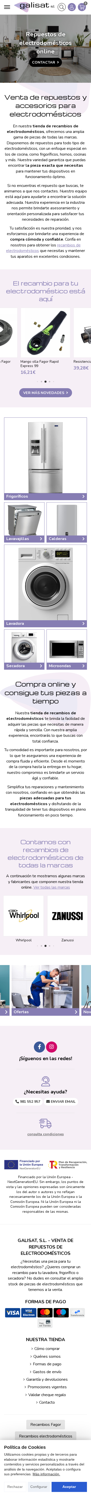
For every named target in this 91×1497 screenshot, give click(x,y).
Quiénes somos (47, 1356)
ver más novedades (43, 392)
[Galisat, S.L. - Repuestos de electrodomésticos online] (34, 7)
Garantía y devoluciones (47, 1379)
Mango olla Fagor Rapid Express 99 (39, 363)
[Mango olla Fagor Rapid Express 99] (45, 332)
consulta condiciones (45, 1134)
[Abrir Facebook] (39, 1047)
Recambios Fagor (45, 1424)
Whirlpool (24, 940)
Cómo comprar (47, 1348)
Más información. (46, 1474)
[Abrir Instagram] (52, 1047)
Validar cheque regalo (47, 1395)
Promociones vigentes (47, 1387)
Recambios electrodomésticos (45, 1436)
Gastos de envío (47, 1372)
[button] (37, 381)
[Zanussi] (67, 916)
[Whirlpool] (23, 916)
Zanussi (67, 940)
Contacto (47, 1402)
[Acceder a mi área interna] (72, 7)
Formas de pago (47, 1364)
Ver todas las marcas (51, 887)
